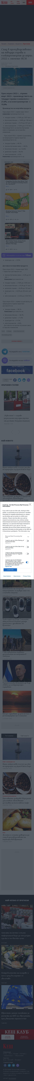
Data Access (17, 576)
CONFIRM (10, 569)
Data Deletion (7, 576)
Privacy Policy (27, 576)
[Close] (30, 505)
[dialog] (17, 540)
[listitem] (17, 537)
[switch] (27, 541)
